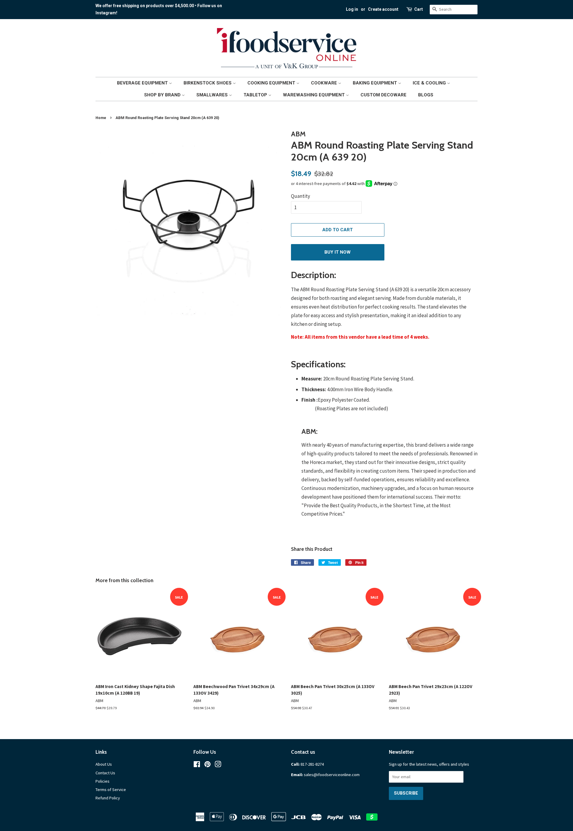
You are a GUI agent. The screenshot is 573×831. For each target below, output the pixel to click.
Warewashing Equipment (314, 95)
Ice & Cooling (430, 83)
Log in (352, 9)
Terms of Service (111, 789)
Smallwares (212, 95)
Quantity (300, 196)
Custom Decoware (383, 95)
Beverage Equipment (143, 83)
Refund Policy (108, 798)
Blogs (425, 95)
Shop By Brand (163, 95)
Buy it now (337, 252)
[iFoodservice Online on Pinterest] (207, 765)
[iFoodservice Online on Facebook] (196, 765)
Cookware (324, 83)
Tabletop (256, 95)
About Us (104, 764)
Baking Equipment (375, 83)
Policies (103, 781)
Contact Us (105, 773)
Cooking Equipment (271, 83)
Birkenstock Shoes (208, 83)
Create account (383, 9)
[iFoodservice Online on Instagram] (218, 765)
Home (101, 117)
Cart (418, 9)
